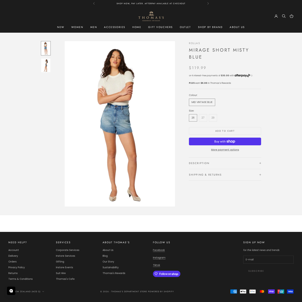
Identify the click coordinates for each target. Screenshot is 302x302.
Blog (105, 256)
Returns (13, 273)
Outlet (185, 27)
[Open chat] (11, 291)
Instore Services (65, 256)
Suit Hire (61, 273)
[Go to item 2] (46, 65)
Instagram (159, 257)
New (60, 27)
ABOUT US (237, 27)
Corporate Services (67, 250)
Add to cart (225, 131)
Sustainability (111, 267)
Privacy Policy (16, 267)
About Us (108, 250)
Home (136, 27)
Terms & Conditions (20, 279)
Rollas (194, 43)
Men (93, 27)
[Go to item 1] (46, 48)
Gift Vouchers (160, 27)
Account (13, 250)
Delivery (13, 256)
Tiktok (156, 265)
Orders (12, 261)
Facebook (159, 250)
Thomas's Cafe (65, 279)
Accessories (114, 27)
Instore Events (64, 267)
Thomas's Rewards (114, 273)
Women (77, 27)
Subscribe (256, 271)
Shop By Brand (210, 27)
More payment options (225, 149)
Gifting (60, 261)
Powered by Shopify (161, 291)
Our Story (108, 261)
